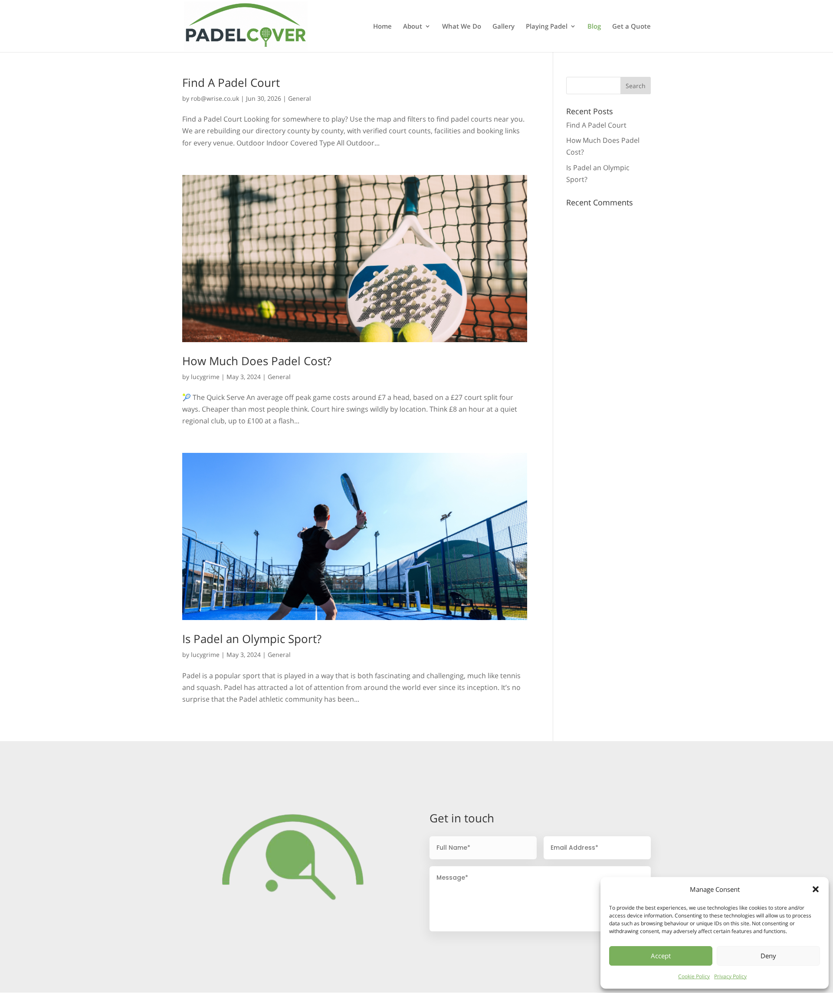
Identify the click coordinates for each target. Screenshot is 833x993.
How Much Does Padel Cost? (256, 361)
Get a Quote (631, 26)
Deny (768, 955)
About (412, 26)
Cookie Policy (694, 976)
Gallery (503, 26)
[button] (815, 889)
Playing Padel (546, 26)
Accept (661, 955)
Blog (594, 26)
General (299, 98)
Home (382, 26)
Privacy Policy (730, 976)
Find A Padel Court (231, 82)
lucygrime (205, 377)
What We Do (461, 26)
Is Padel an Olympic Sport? (251, 639)
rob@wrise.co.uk (215, 98)
